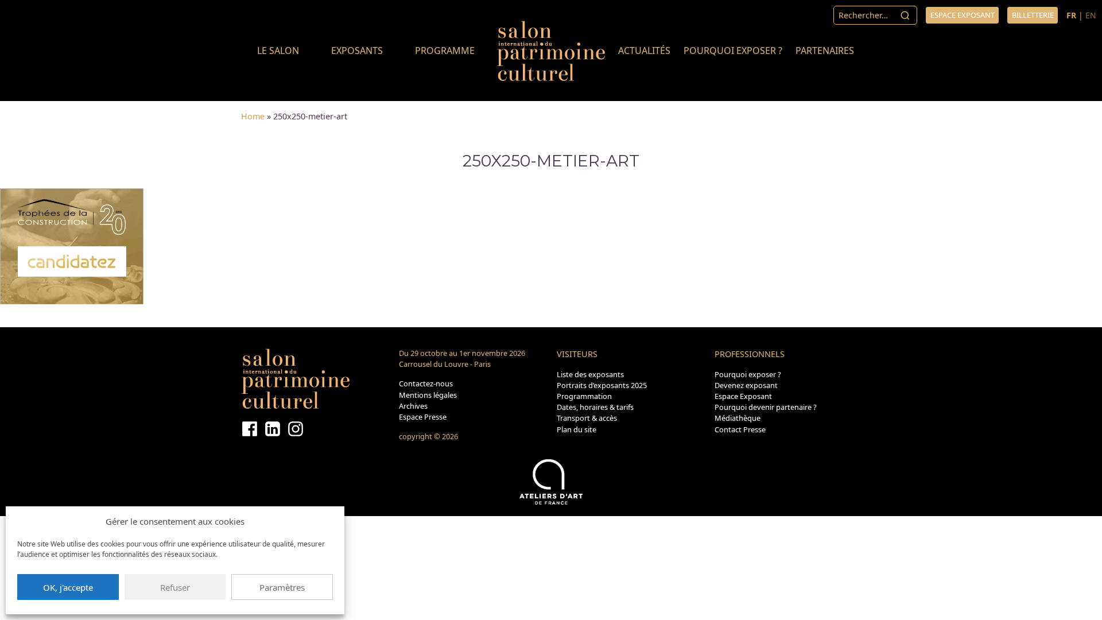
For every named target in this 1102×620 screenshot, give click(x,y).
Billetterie (1033, 15)
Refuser (175, 587)
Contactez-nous (426, 383)
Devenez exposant (746, 385)
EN (1090, 15)
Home (253, 116)
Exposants (357, 50)
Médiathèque (737, 418)
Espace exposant (962, 15)
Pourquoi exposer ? (733, 50)
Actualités (644, 50)
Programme (445, 50)
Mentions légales (428, 395)
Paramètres (282, 587)
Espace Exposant (743, 396)
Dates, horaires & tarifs (595, 407)
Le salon (278, 50)
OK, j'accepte (68, 587)
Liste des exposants (590, 374)
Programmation (584, 396)
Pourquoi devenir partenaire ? (766, 407)
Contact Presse (740, 429)
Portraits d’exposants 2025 (602, 385)
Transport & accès (587, 418)
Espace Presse (423, 417)
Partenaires (825, 50)
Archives (413, 406)
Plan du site (576, 429)
